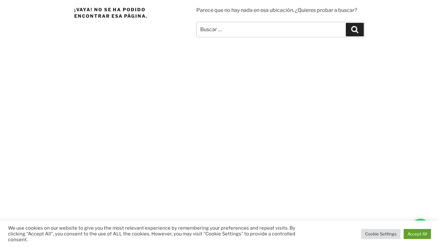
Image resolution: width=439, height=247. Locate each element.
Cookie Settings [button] (381, 233)
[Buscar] (355, 29)
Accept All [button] (417, 233)
